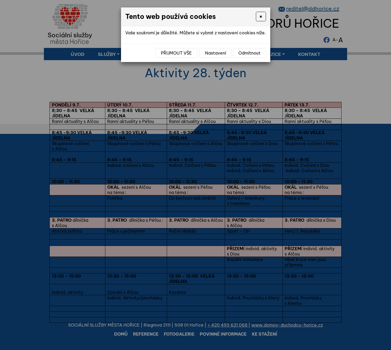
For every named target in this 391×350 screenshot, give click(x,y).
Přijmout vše (176, 53)
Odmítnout (249, 53)
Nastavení (215, 53)
